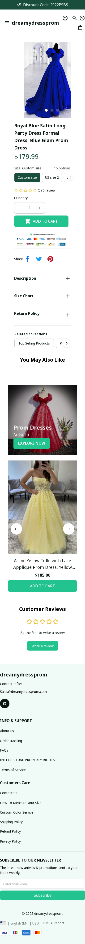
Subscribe (42, 895)
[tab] (46, 110)
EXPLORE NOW (31, 443)
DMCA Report (53, 923)
